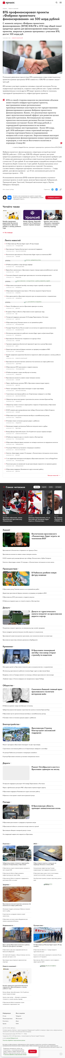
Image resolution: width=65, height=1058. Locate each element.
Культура (18, 292)
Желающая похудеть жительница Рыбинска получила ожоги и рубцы (26, 426)
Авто (17, 346)
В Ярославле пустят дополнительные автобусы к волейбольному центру (27, 415)
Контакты (5, 1021)
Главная (5, 8)
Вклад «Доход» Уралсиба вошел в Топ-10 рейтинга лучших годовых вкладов (28, 431)
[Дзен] (5, 198)
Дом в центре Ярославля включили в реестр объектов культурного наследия (16, 945)
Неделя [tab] (44, 487)
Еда (16, 313)
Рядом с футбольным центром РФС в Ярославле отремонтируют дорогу (27, 383)
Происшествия (20, 266)
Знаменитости (19, 329)
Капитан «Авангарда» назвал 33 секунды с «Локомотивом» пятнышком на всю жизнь (32, 453)
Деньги (6, 607)
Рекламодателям (7, 1018)
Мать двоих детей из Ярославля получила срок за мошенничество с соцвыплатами (31, 296)
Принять (32, 1051)
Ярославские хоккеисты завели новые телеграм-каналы (23, 378)
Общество (18, 277)
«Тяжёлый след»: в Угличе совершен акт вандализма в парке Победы (23, 679)
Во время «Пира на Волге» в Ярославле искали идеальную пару (25, 311)
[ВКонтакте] (9, 198)
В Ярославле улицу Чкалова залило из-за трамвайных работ (24, 322)
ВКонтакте (19, 1018)
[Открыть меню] (60, 2)
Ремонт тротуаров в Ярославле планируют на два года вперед (25, 388)
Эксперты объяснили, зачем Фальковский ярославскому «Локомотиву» (12, 519)
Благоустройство (21, 251)
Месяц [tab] (37, 487)
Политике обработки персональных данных (15, 1054)
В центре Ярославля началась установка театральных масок (21, 756)
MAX (17, 1023)
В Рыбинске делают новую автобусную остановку (21, 372)
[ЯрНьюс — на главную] (9, 2)
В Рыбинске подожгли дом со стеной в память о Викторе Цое (24, 437)
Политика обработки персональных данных (14, 1040)
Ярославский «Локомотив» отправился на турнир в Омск (23, 338)
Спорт (17, 272)
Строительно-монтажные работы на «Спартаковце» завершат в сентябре (28, 394)
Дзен (17, 1021)
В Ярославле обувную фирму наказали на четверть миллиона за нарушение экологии (32, 442)
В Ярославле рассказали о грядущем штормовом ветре (19, 822)
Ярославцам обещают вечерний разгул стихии (17, 830)
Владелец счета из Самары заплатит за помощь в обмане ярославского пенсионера (28, 675)
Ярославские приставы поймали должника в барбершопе (20, 640)
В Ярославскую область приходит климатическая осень (46, 807)
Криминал (19, 287)
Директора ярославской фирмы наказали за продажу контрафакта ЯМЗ (28, 349)
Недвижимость (8, 925)
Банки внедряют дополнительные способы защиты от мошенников (23, 632)
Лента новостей (13, 240)
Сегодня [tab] (58, 487)
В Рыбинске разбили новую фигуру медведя (19, 264)
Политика (19, 406)
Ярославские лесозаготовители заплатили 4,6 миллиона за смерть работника (30, 361)
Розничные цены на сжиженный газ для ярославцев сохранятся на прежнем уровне (31, 464)
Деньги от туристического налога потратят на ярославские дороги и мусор (47, 613)
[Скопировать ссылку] (60, 189)
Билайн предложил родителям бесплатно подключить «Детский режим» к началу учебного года (33, 355)
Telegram (18, 1016)
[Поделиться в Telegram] (52, 189)
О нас (4, 1016)
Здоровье (18, 363)
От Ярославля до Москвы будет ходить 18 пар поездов (22, 244)
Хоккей (18, 256)
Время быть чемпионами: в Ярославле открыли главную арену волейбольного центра (32, 270)
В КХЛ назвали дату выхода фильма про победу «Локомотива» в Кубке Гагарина (30, 410)
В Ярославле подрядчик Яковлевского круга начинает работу (24, 469)
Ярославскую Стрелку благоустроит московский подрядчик (24, 249)
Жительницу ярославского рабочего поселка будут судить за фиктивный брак (29, 333)
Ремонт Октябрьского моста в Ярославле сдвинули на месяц (24, 306)
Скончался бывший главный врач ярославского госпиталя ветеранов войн (29, 275)
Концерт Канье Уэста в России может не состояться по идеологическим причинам (31, 328)
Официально (19, 444)
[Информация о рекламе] (59, 261)
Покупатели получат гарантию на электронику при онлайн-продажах (24, 628)
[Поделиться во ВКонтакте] (56, 189)
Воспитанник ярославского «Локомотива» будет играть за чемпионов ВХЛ (28, 254)
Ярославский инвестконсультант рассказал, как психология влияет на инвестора (27, 636)
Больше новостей (53, 475)
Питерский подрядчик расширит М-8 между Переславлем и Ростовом (27, 317)
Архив (4, 1023)
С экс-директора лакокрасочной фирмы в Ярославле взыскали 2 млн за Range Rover (32, 458)
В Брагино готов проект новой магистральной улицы (19, 795)
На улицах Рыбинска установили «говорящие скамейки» (23, 448)
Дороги (18, 308)
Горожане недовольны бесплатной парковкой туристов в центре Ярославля (29, 344)
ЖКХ (35, 844)
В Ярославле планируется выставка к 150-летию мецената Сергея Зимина (28, 291)
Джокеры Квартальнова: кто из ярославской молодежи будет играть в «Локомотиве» (39, 519)
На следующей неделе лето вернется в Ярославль (18, 834)
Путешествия (19, 245)
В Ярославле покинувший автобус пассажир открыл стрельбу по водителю (28, 285)
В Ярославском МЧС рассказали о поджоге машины (22, 367)
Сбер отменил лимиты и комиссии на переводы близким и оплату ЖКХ (45, 863)
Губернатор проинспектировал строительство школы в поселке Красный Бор (29, 399)
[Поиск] (56, 2)
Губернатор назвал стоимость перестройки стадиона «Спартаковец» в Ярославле (31, 404)
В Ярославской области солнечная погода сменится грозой (21, 826)
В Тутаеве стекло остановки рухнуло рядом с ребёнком (22, 421)
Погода (6, 802)
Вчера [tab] (51, 487)
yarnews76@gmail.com (12, 1038)
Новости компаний (13, 8)
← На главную (8, 232)
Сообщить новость (54, 197)
